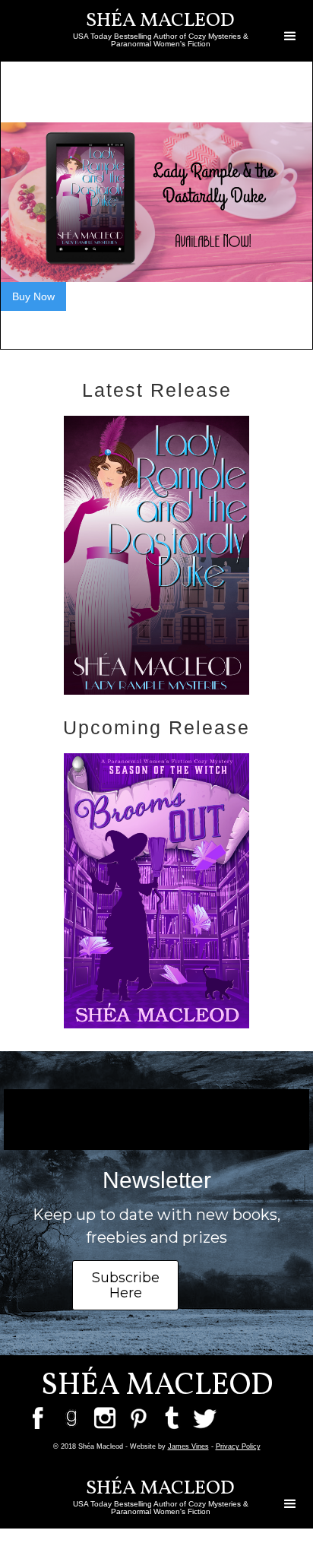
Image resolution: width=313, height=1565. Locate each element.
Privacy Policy (238, 1446)
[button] (290, 36)
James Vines (188, 1446)
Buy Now (33, 296)
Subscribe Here (126, 1285)
